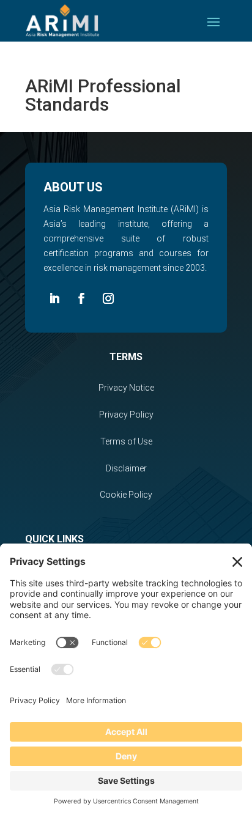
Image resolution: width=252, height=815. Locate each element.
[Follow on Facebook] (81, 298)
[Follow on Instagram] (108, 298)
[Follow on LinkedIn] (54, 298)
